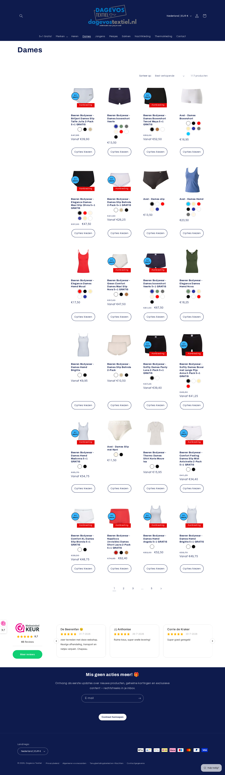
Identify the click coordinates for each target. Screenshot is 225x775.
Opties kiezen (83, 151)
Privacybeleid (52, 763)
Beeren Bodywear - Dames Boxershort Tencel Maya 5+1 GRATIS (154, 120)
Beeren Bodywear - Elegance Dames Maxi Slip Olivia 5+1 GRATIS (83, 203)
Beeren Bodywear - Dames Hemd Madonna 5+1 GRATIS (82, 457)
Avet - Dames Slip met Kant (118, 448)
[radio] (80, 129)
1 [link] (114, 588)
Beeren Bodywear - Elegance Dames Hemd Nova (191, 283)
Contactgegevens (136, 763)
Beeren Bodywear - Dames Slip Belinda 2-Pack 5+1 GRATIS (119, 202)
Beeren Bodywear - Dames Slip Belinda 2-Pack (119, 367)
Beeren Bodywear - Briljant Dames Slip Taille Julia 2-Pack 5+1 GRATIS (83, 120)
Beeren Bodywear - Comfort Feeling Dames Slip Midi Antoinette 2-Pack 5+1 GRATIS (191, 458)
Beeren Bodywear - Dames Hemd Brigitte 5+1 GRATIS (192, 538)
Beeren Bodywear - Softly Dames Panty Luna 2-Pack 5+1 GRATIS (155, 368)
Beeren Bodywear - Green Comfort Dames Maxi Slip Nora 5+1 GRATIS (118, 285)
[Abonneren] (139, 698)
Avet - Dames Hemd (191, 199)
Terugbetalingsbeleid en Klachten (107, 763)
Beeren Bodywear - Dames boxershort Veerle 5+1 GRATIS (154, 283)
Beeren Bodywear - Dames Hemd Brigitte (82, 367)
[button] (21, 16)
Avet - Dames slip (154, 199)
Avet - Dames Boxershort (188, 117)
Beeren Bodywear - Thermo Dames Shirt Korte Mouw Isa (154, 457)
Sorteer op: (145, 76)
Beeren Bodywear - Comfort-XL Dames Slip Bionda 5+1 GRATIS (82, 540)
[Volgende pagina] (161, 588)
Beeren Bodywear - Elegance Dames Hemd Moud (82, 283)
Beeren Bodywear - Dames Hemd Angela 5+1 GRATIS (155, 538)
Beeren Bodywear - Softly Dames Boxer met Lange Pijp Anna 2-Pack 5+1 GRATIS (192, 370)
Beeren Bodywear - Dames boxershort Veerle (118, 118)
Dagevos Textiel (34, 763)
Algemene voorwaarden (74, 763)
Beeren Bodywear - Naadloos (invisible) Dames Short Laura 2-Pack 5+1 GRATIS (119, 541)
